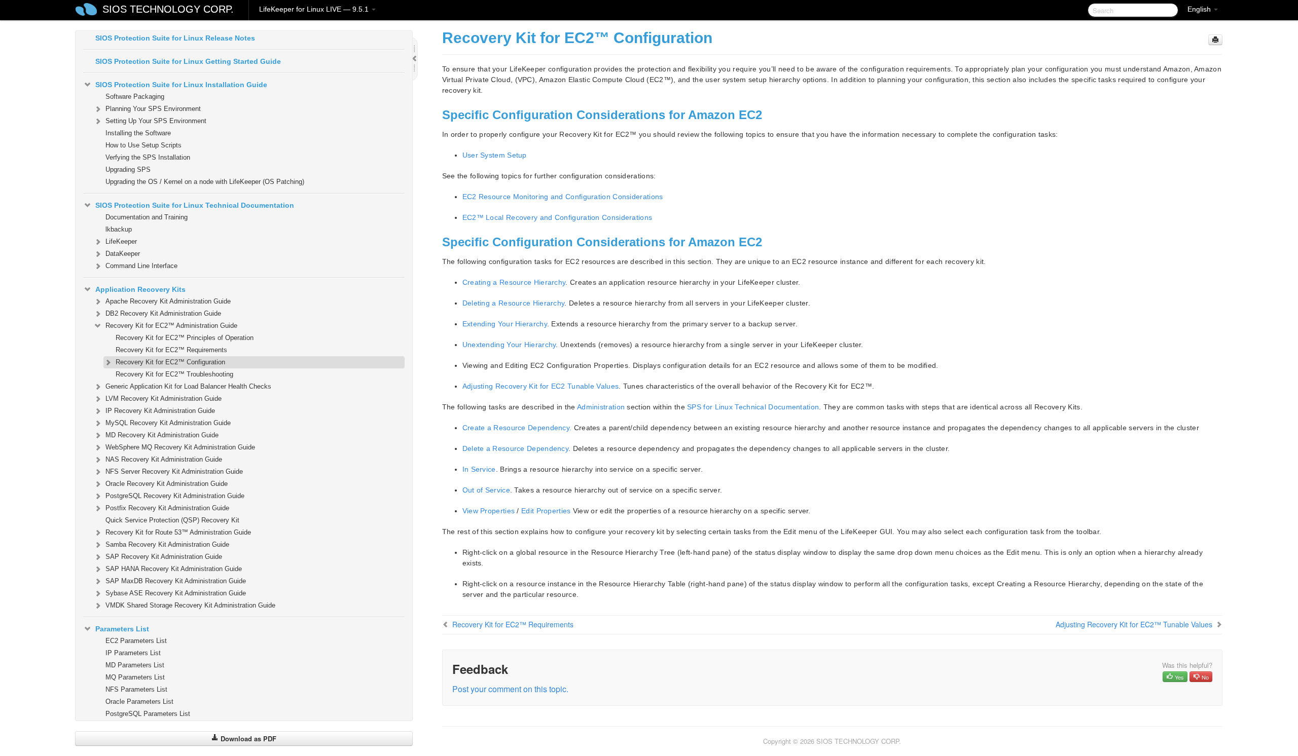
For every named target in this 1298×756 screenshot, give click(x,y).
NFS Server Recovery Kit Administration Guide (174, 471)
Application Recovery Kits (140, 289)
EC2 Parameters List (136, 641)
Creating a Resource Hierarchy (514, 282)
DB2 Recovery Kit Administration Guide (163, 313)
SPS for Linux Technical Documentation (753, 407)
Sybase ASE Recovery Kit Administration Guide (175, 593)
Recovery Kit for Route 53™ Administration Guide (178, 532)
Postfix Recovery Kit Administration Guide (167, 508)
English (1200, 9)
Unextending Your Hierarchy (509, 345)
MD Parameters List (134, 665)
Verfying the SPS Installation (147, 157)
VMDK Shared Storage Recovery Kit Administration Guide (190, 605)
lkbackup (118, 229)
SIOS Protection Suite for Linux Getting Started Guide (188, 61)
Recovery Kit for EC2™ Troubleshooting (174, 374)
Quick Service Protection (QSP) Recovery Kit (172, 520)
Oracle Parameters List (139, 701)
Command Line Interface (141, 266)
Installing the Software (138, 133)
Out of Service (486, 490)
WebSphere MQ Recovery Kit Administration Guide (180, 447)
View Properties (488, 511)
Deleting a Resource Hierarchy (513, 303)
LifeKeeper (121, 241)
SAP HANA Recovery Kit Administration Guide (173, 569)
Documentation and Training (146, 217)
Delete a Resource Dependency (515, 448)
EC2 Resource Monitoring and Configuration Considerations (562, 197)
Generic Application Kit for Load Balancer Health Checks (188, 386)
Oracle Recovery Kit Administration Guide (166, 483)
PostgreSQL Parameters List (147, 713)
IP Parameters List (133, 653)
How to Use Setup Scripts (143, 145)
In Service (479, 469)
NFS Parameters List (136, 689)
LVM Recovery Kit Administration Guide (163, 398)
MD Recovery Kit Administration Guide (162, 435)
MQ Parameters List (135, 677)
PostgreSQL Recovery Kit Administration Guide (174, 496)
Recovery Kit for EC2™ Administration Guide (171, 325)
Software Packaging (134, 96)
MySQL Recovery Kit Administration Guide (168, 423)
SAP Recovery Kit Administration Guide (163, 556)
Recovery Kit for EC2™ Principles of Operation (185, 338)
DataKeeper (122, 253)
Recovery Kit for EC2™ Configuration (170, 362)
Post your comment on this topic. (510, 689)
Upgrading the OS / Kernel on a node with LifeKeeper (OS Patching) (204, 181)
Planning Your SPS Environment (153, 108)
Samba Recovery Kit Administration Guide (167, 544)
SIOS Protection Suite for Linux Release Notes (175, 38)
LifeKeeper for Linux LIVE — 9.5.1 (315, 9)
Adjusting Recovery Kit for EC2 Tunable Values (540, 386)
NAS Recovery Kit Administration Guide (163, 459)
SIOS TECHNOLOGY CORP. (168, 9)
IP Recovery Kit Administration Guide (160, 410)
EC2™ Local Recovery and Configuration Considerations (557, 217)
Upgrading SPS (128, 169)
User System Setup (494, 155)
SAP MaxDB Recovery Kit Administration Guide (175, 581)
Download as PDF (247, 738)
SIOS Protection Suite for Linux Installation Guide (181, 85)
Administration (601, 407)
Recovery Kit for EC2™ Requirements (171, 350)
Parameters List (122, 629)
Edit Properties (546, 511)
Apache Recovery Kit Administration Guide (168, 301)
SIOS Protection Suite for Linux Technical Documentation (194, 205)
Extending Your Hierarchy (504, 324)
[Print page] (1215, 39)
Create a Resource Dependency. (517, 428)
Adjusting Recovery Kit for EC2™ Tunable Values (1134, 624)
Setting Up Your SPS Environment (155, 121)
